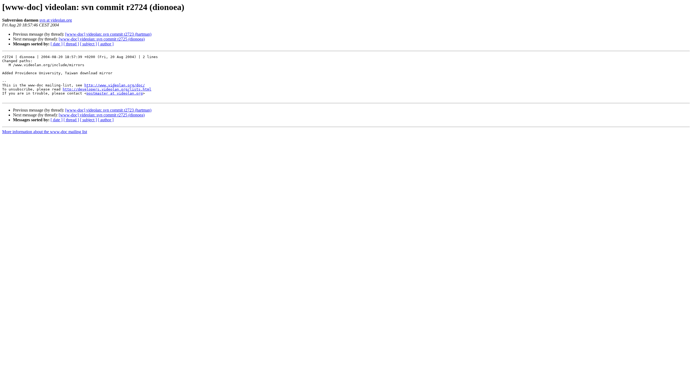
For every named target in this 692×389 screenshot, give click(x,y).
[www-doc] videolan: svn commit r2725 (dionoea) (102, 39)
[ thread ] (71, 44)
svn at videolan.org (55, 20)
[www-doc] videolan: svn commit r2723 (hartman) (108, 34)
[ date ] (56, 44)
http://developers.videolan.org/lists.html (107, 89)
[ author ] (106, 44)
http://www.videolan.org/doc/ (114, 85)
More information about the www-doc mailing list (44, 131)
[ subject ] (88, 44)
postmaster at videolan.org (114, 93)
